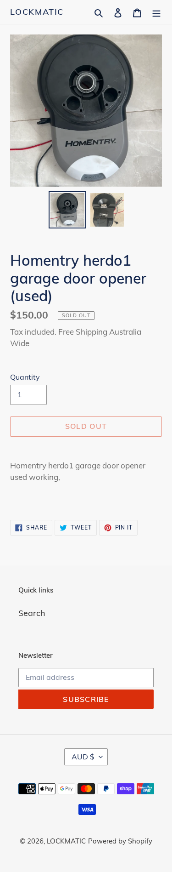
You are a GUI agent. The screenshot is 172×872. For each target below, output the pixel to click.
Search (31, 613)
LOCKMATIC (37, 12)
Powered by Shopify (120, 841)
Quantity (25, 377)
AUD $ (83, 756)
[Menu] (156, 12)
